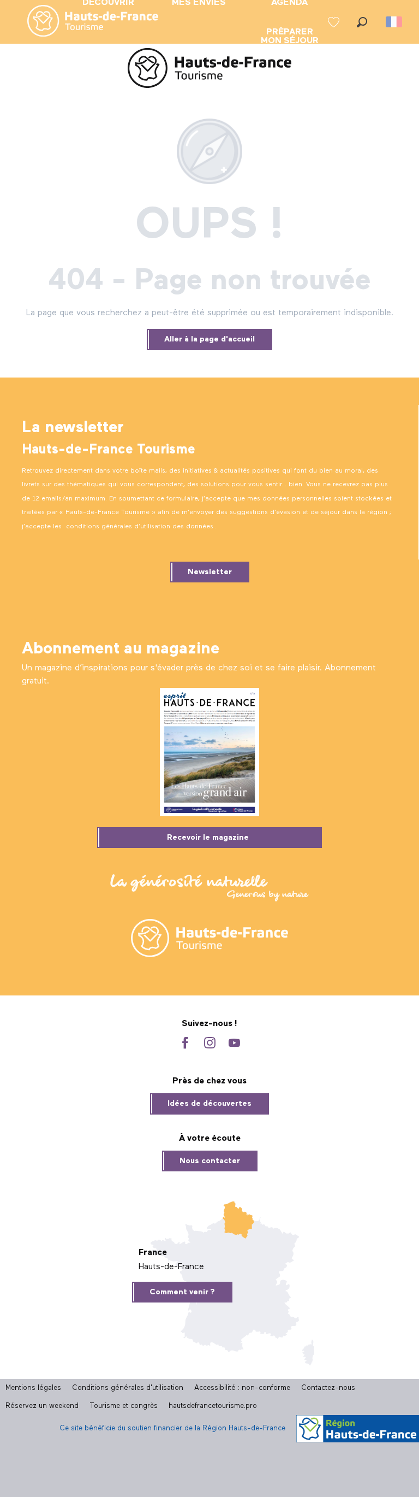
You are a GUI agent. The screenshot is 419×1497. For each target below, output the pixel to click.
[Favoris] (335, 22)
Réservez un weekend (42, 1406)
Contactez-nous (328, 1388)
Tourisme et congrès (123, 1406)
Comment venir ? (182, 1292)
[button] (362, 22)
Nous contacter (209, 1161)
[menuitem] (84, 22)
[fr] (394, 22)
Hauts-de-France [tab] (171, 1267)
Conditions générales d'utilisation (127, 1388)
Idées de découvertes (209, 1103)
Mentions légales (33, 1388)
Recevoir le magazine (208, 837)
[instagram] (209, 1043)
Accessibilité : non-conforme (242, 1388)
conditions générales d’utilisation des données (139, 526)
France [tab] (153, 1252)
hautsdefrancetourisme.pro (213, 1406)
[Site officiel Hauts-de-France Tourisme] (209, 70)
